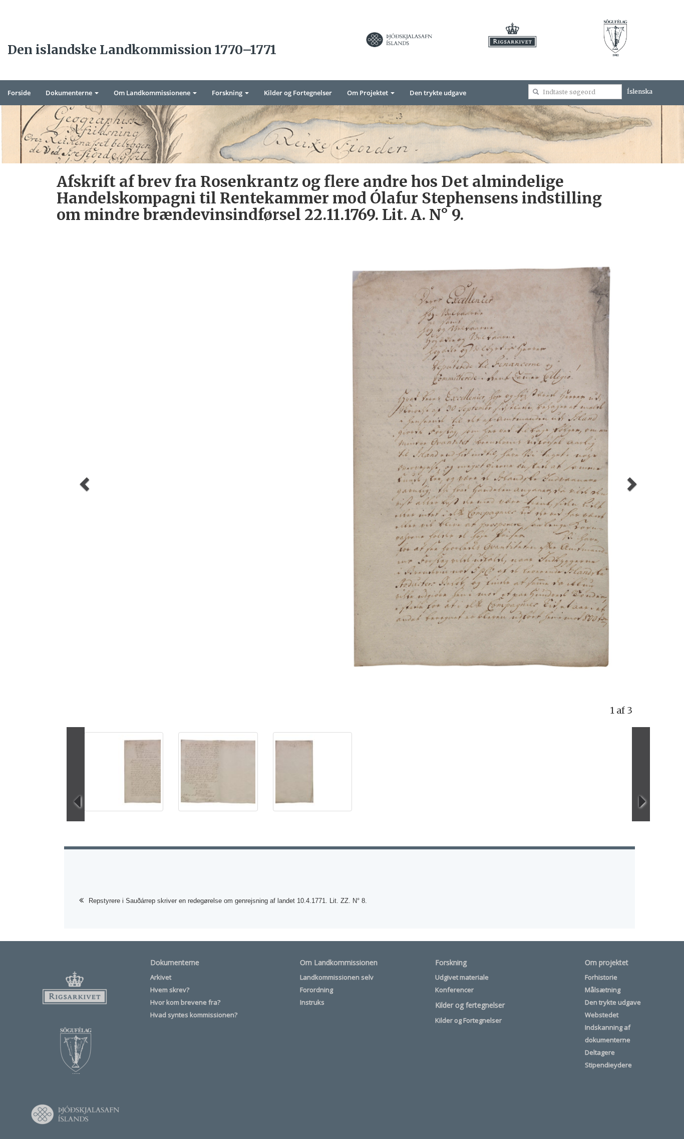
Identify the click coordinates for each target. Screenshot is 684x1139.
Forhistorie (601, 977)
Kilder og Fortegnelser (298, 92)
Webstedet (601, 1014)
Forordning (316, 989)
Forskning (228, 92)
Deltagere (600, 1052)
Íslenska (639, 91)
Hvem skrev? (169, 989)
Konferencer (454, 989)
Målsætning (602, 989)
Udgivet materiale (462, 977)
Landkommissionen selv (337, 977)
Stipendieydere (608, 1064)
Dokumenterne (70, 92)
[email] (536, 92)
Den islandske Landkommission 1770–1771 (142, 50)
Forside (19, 92)
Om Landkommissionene (153, 92)
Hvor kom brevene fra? (185, 1002)
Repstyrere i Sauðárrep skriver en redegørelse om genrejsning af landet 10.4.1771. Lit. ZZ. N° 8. (228, 900)
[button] (83, 481)
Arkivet (160, 977)
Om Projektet (368, 92)
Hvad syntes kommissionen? (193, 1014)
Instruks (312, 1002)
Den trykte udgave (438, 92)
